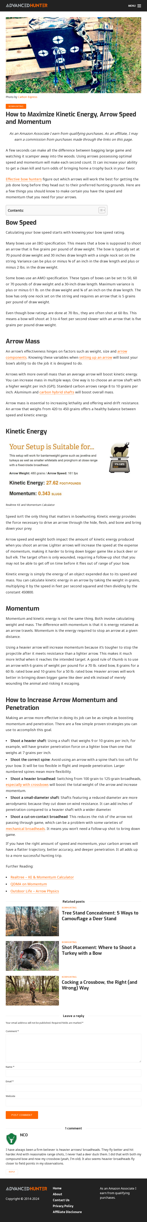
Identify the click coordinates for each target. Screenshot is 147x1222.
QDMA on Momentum (29, 884)
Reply (12, 1171)
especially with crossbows (27, 784)
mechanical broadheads (25, 828)
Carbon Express (27, 97)
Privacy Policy (63, 1206)
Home (57, 1188)
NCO (24, 1135)
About (57, 1194)
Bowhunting (16, 106)
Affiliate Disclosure (67, 1212)
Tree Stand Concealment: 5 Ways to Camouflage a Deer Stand (100, 916)
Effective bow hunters (24, 179)
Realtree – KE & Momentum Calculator (42, 877)
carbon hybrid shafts (56, 392)
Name (10, 1067)
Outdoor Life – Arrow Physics (35, 891)
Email (10, 1081)
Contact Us (61, 1200)
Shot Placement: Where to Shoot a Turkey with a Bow (99, 950)
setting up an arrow (95, 357)
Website (10, 1096)
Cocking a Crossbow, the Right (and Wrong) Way (99, 985)
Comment (12, 1031)
